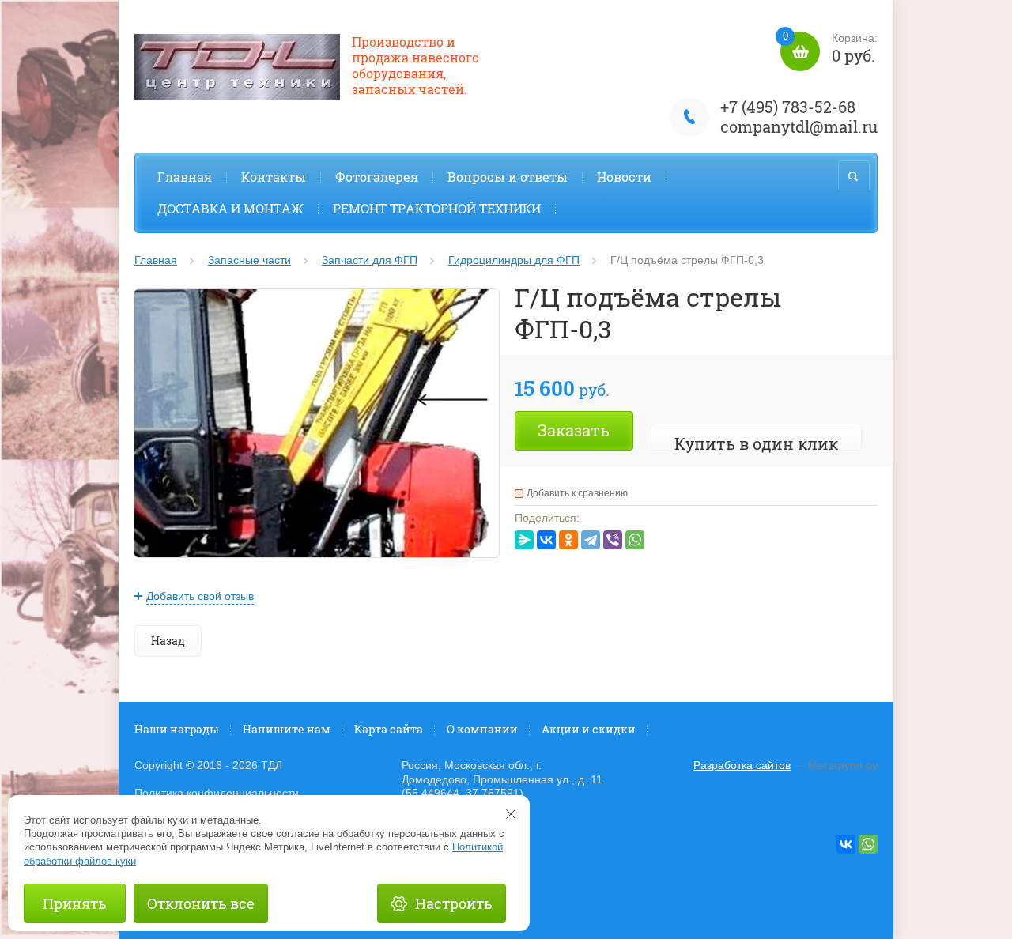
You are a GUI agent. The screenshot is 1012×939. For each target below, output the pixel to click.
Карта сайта (388, 729)
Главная (184, 176)
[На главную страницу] (237, 69)
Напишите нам (286, 729)
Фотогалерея (376, 176)
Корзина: (830, 49)
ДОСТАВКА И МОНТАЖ (230, 208)
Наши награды (176, 729)
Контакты (273, 176)
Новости (624, 176)
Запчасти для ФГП (369, 260)
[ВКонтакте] (546, 539)
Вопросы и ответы (507, 176)
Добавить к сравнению (577, 493)
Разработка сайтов (742, 765)
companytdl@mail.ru (799, 126)
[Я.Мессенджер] (524, 539)
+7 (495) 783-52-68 (787, 106)
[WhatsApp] (634, 539)
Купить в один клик (756, 443)
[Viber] (612, 539)
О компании (482, 729)
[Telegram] (590, 539)
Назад (168, 640)
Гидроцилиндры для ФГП (514, 260)
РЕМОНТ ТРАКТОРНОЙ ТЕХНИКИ (437, 208)
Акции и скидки (589, 729)
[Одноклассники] (568, 539)
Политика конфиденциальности (216, 792)
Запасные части (249, 260)
